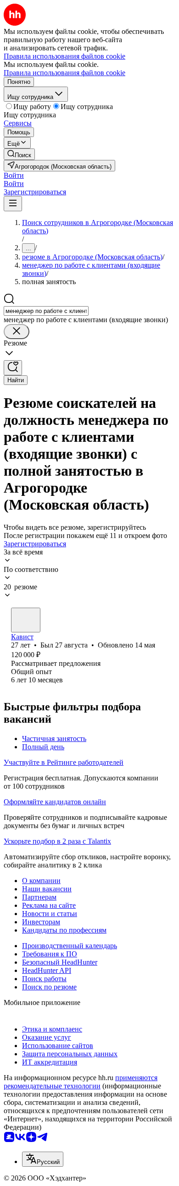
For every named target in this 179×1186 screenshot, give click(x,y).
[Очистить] (16, 331)
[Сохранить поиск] (13, 367)
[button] (14, 175)
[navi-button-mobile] (13, 203)
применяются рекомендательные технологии (80, 1082)
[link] (19, 154)
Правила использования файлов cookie (64, 73)
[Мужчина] (25, 620)
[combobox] (46, 311)
